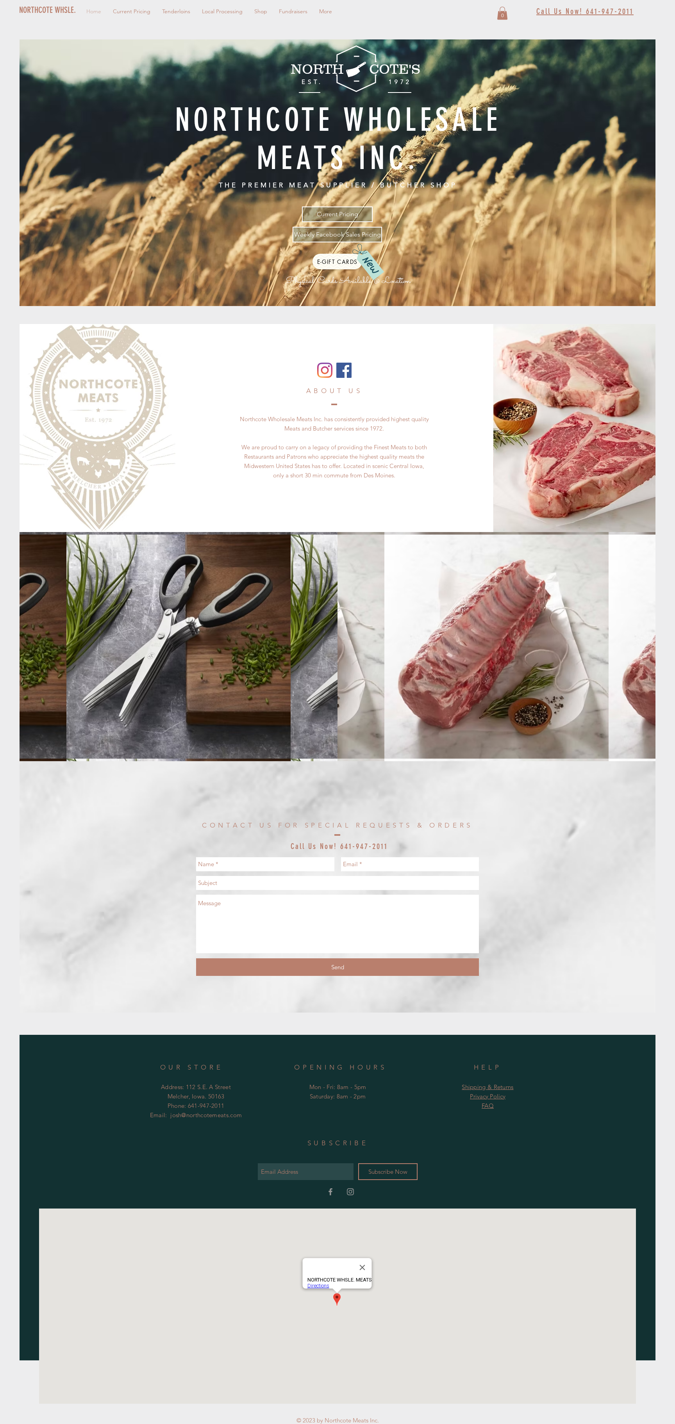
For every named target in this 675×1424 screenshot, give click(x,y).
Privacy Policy (487, 1096)
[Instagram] (324, 370)
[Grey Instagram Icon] (350, 1191)
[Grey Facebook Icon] (330, 1191)
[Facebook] (344, 370)
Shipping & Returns (487, 1087)
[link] (502, 13)
